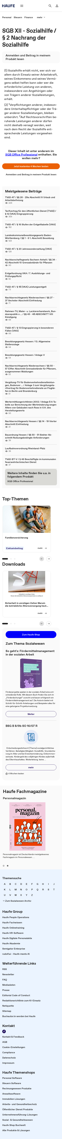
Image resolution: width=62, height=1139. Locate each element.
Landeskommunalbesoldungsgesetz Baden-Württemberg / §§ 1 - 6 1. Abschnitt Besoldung (29, 237)
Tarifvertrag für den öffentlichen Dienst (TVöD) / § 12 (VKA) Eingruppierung (30, 212)
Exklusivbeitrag (14, 548)
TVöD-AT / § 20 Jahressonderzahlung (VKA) (28, 248)
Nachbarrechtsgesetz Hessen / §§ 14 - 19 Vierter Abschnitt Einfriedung (31, 423)
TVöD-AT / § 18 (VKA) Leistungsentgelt (25, 286)
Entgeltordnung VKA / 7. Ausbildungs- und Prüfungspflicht (27, 275)
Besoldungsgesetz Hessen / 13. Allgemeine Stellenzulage (27, 343)
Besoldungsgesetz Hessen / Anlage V (25, 354)
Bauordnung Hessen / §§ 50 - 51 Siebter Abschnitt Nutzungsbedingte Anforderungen (28, 436)
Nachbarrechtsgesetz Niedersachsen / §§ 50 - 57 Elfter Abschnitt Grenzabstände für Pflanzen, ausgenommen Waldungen (30, 368)
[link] (6, 17)
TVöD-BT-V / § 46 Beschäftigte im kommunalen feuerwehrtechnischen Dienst (30, 460)
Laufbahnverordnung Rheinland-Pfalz (25, 448)
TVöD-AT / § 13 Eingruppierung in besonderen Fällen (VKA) (29, 329)
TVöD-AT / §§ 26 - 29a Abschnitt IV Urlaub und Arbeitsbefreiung (30, 199)
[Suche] (50, 6)
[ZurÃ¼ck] (41, 558)
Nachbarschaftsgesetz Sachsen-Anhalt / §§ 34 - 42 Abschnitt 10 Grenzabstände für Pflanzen (31, 261)
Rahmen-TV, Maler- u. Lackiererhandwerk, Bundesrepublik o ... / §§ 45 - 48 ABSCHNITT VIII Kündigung (30, 314)
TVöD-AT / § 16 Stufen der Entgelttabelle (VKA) (30, 224)
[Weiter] (48, 558)
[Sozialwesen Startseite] (9, 5)
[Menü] (22, 6)
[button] (31, 166)
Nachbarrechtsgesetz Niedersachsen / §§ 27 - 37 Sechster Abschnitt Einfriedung (29, 299)
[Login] (57, 6)
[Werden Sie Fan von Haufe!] (4, 1031)
